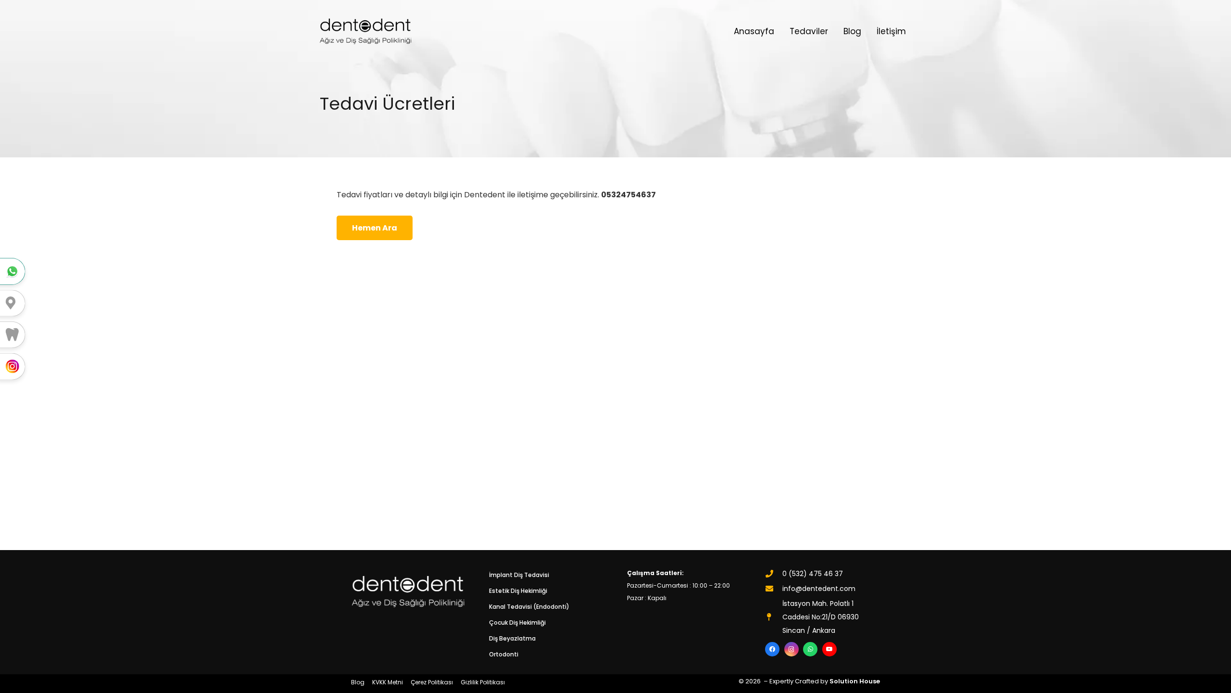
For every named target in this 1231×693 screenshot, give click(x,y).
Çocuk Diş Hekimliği (517, 622)
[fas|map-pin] (773, 617)
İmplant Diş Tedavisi (519, 575)
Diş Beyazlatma (512, 638)
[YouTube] (829, 649)
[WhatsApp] (810, 649)
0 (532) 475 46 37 (812, 573)
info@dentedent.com (818, 588)
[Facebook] (772, 649)
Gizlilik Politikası (483, 682)
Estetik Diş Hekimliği (518, 591)
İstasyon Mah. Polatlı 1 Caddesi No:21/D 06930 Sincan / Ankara (820, 617)
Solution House (854, 681)
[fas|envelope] (773, 588)
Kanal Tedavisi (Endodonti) (529, 607)
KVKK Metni (387, 682)
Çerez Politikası (432, 682)
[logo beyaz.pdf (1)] (408, 591)
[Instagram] (791, 649)
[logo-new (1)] (365, 31)
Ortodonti (503, 654)
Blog (357, 682)
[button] (832, 31)
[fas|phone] (773, 574)
